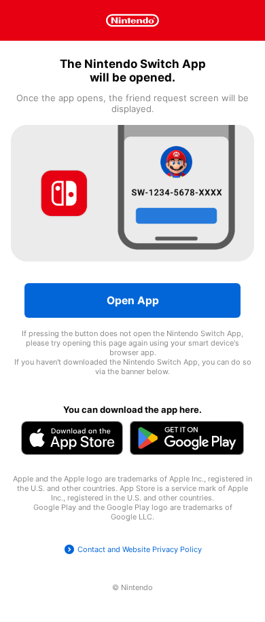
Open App (133, 300)
